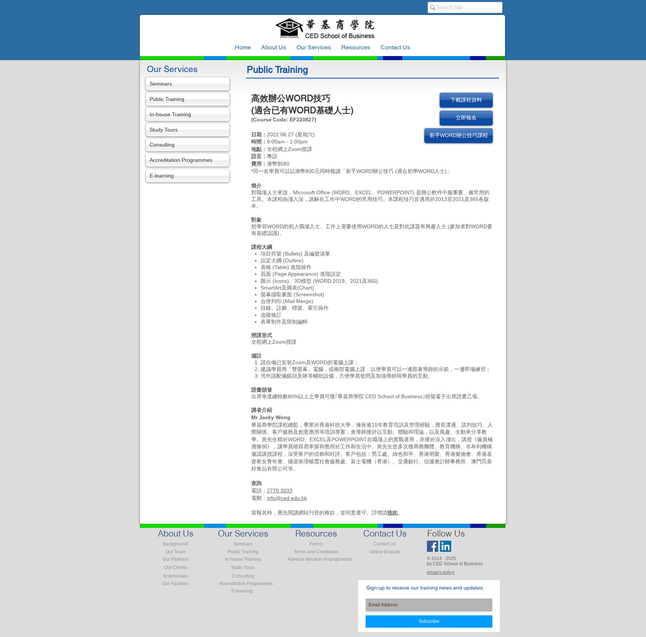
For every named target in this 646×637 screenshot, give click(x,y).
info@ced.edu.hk (287, 498)
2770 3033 (279, 491)
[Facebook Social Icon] (432, 546)
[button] (355, 47)
